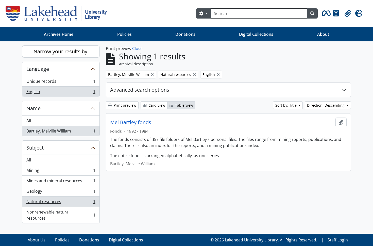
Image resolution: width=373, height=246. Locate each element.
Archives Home (58, 34)
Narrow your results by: (61, 51)
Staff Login (338, 240)
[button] (325, 13)
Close (137, 48)
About (323, 34)
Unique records (60, 82)
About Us (36, 240)
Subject (35, 147)
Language (37, 68)
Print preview (124, 105)
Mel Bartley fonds (130, 122)
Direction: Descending (326, 105)
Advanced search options (139, 89)
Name (33, 108)
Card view (156, 105)
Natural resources (60, 203)
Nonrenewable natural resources (60, 215)
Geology (60, 192)
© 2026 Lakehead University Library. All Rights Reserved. (263, 240)
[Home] (58, 13)
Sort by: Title (286, 105)
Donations (185, 34)
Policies (124, 34)
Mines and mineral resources (60, 182)
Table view (183, 105)
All (28, 120)
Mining (60, 172)
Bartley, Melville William (60, 132)
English (60, 93)
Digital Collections (256, 34)
